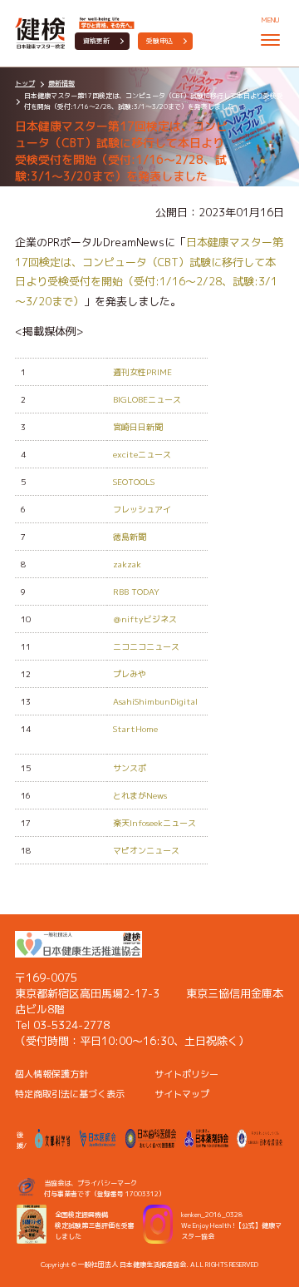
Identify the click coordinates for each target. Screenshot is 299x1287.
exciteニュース (142, 454)
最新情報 (61, 83)
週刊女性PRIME (142, 372)
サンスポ (129, 768)
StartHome (135, 729)
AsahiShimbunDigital (155, 701)
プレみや (129, 674)
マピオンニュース (146, 850)
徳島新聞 (129, 536)
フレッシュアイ (142, 509)
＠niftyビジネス (145, 619)
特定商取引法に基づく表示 (70, 1094)
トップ (25, 83)
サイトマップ (181, 1094)
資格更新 (96, 41)
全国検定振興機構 (81, 1215)
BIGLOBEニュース (147, 399)
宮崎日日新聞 (138, 427)
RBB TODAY (136, 591)
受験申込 (159, 41)
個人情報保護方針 (51, 1074)
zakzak (127, 564)
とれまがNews (140, 795)
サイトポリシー (186, 1074)
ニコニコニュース (146, 646)
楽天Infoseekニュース (154, 823)
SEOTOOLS (133, 482)
